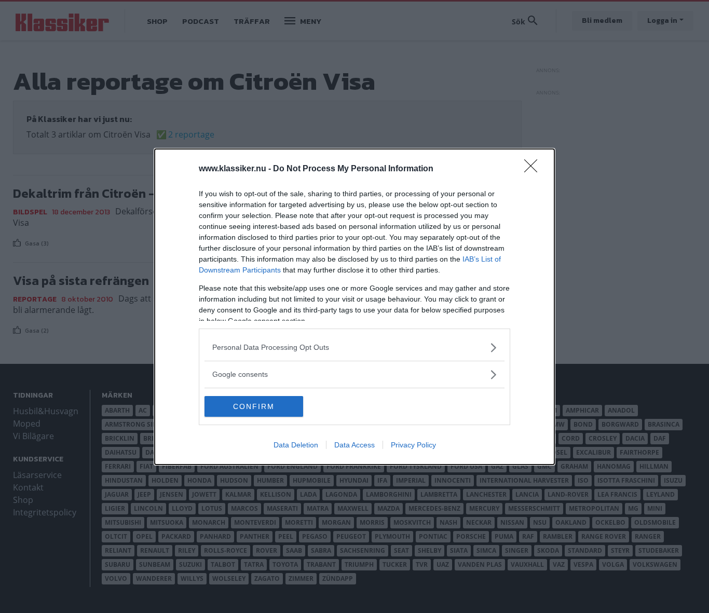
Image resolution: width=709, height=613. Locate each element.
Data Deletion (296, 445)
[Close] (534, 169)
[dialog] (354, 307)
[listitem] (354, 347)
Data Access (354, 445)
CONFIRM (254, 406)
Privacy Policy (413, 445)
